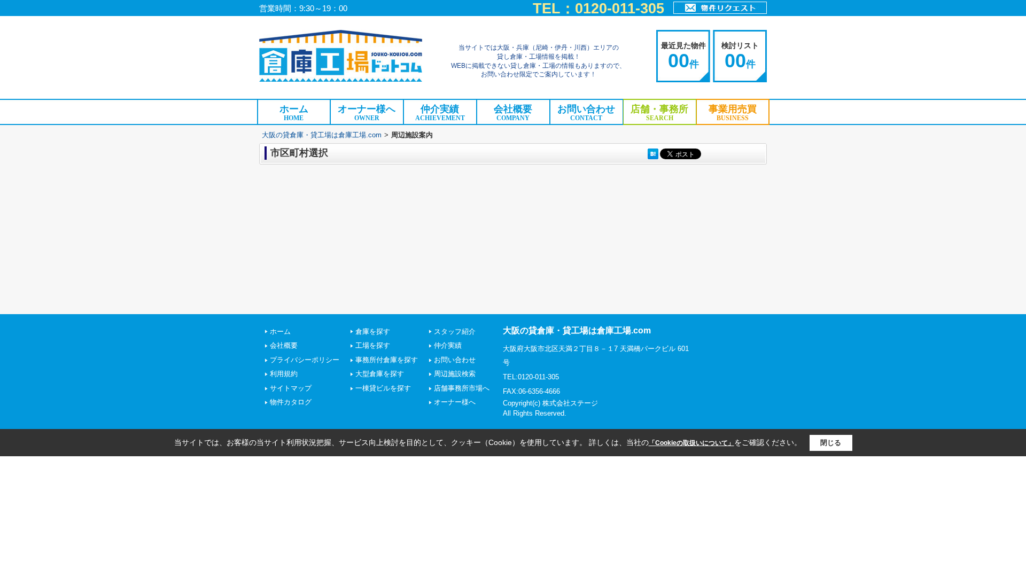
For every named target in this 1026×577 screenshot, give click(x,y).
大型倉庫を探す (379, 374)
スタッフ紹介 (455, 332)
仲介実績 (440, 113)
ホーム (293, 113)
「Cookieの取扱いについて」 (691, 443)
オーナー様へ (366, 113)
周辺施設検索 (455, 374)
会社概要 (513, 113)
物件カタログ (291, 402)
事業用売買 (733, 113)
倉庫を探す (372, 332)
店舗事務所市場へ (461, 388)
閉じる (830, 443)
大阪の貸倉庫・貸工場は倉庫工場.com (322, 135)
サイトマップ (291, 388)
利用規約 (284, 374)
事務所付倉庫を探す (386, 360)
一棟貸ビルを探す (383, 388)
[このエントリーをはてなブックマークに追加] (653, 154)
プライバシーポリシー (304, 360)
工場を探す (372, 345)
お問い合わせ (586, 113)
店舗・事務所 (659, 113)
